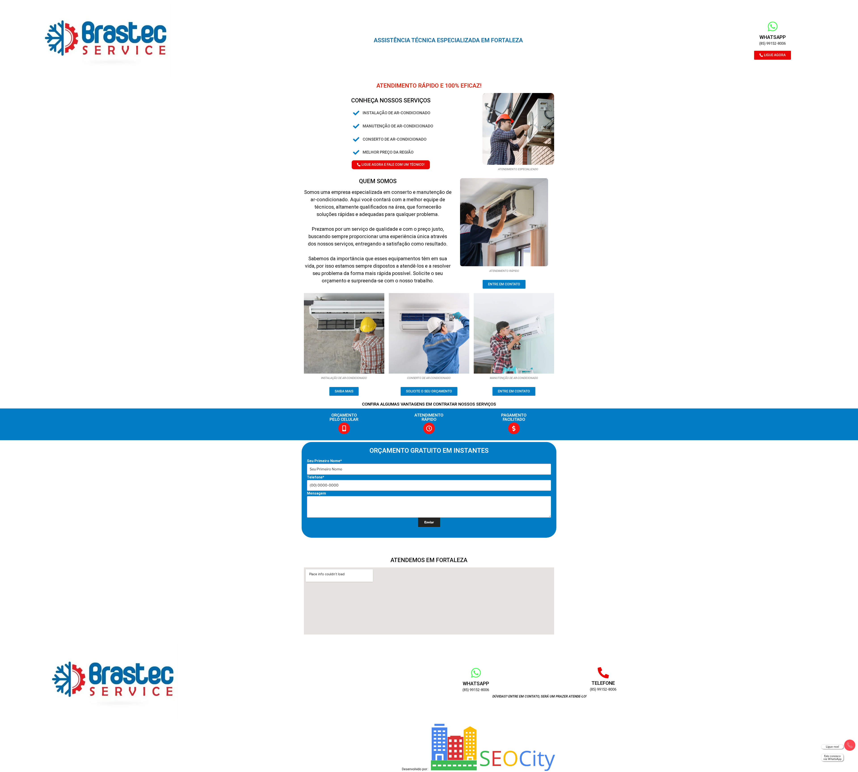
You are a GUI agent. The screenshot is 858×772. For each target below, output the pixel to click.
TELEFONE (603, 683)
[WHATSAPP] (772, 26)
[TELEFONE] (603, 672)
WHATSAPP (772, 37)
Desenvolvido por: (415, 769)
